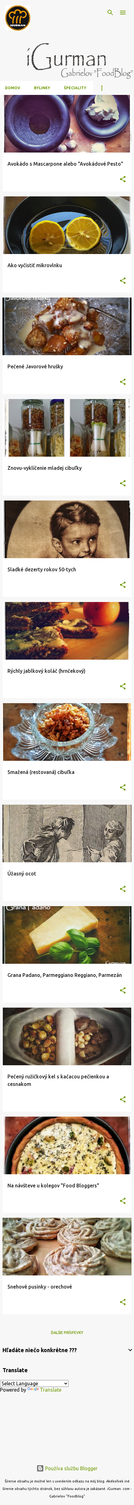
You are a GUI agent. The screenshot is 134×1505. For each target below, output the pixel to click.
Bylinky (42, 88)
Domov (12, 88)
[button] (123, 179)
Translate (50, 1390)
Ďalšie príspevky (67, 1333)
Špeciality (75, 88)
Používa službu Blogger (71, 1468)
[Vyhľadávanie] (110, 12)
